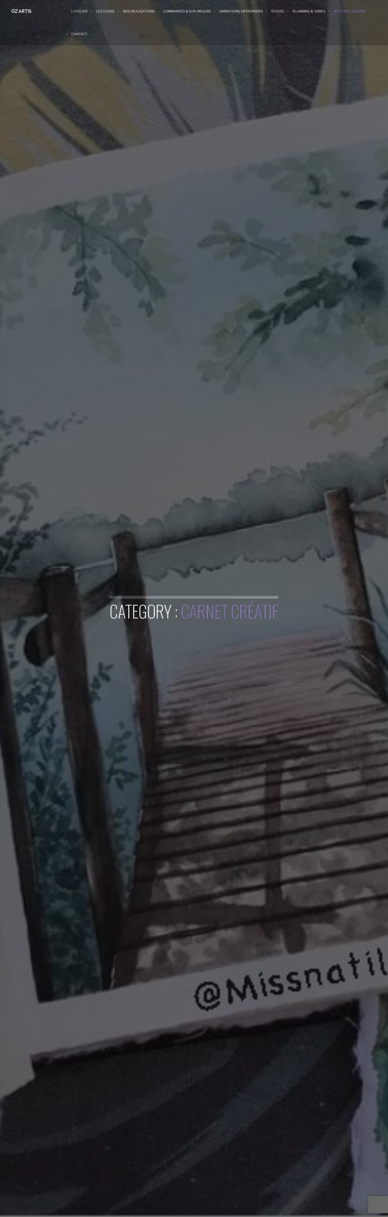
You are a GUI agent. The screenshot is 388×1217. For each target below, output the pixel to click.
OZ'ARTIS (21, 11)
